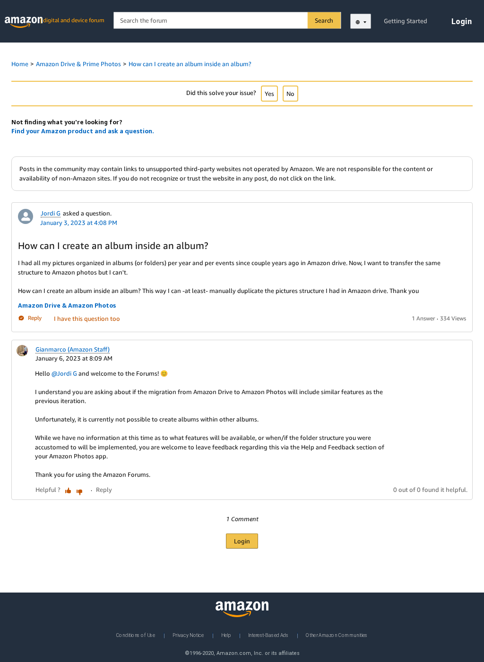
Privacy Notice (188, 635)
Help (226, 635)
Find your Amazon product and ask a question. (82, 131)
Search (324, 20)
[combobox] (226, 20)
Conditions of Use (135, 635)
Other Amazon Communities (337, 635)
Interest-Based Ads (268, 635)
